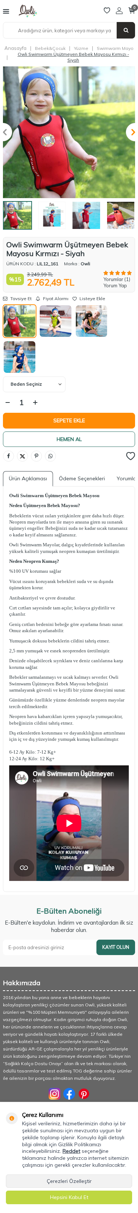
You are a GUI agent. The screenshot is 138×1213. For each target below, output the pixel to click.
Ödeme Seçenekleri (82, 478)
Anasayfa (15, 48)
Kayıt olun (115, 947)
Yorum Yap (115, 285)
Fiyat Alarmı (55, 298)
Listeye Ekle (91, 298)
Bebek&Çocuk (50, 48)
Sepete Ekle (69, 420)
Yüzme (81, 48)
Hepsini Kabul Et (69, 1197)
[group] (69, 132)
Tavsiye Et (20, 298)
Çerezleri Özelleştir (69, 1181)
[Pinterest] (84, 1094)
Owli (85, 263)
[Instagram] (54, 1094)
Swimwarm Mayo (115, 48)
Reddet (71, 1151)
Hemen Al (69, 439)
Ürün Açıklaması (28, 478)
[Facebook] (69, 1094)
